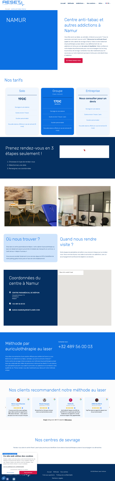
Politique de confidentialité (64, 475)
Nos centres (64, 472)
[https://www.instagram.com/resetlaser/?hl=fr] (13, 479)
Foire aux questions (49, 475)
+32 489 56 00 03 (18, 304)
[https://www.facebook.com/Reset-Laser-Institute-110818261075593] (7, 479)
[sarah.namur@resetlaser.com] (10, 310)
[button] (4, 478)
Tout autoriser (28, 472)
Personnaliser (10, 472)
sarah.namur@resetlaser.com (26, 310)
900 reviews (68, 420)
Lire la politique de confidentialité (13, 466)
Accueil (63, 3)
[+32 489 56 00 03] (10, 303)
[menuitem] (108, 3)
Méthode (71, 3)
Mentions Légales (57, 478)
